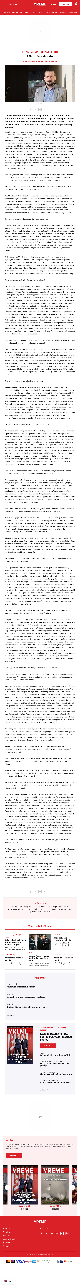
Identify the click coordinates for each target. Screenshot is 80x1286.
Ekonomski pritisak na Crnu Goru (56, 1074)
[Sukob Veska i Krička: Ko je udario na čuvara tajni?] (40, 942)
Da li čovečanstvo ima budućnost (55, 1082)
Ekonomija (24, 12)
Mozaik (54, 12)
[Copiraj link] (44, 109)
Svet (40, 12)
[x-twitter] (46, 1233)
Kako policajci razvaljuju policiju (62, 939)
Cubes (51, 1254)
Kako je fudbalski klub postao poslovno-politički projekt (15, 942)
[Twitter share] (35, 109)
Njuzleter (6, 1242)
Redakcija (6, 1228)
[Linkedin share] (49, 109)
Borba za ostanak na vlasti (63, 959)
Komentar (63, 12)
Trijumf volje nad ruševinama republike (26, 997)
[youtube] (51, 1233)
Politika (15, 12)
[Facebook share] (30, 109)
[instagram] (56, 1233)
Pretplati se (48, 1046)
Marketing (7, 1235)
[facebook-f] (41, 1233)
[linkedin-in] (67, 1233)
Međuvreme (29, 909)
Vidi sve (9, 1015)
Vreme (33, 1254)
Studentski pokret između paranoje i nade (27, 1007)
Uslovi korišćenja (9, 1239)
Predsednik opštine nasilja (14, 959)
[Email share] (40, 109)
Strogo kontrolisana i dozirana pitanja (54, 1064)
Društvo (33, 12)
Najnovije (6, 12)
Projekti (6, 1246)
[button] (7, 1187)
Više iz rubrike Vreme (40, 926)
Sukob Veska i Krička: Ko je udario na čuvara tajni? (40, 958)
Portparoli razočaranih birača (21, 987)
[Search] (4, 4)
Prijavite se (52, 4)
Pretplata (65, 4)
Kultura (47, 12)
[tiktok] (62, 1233)
